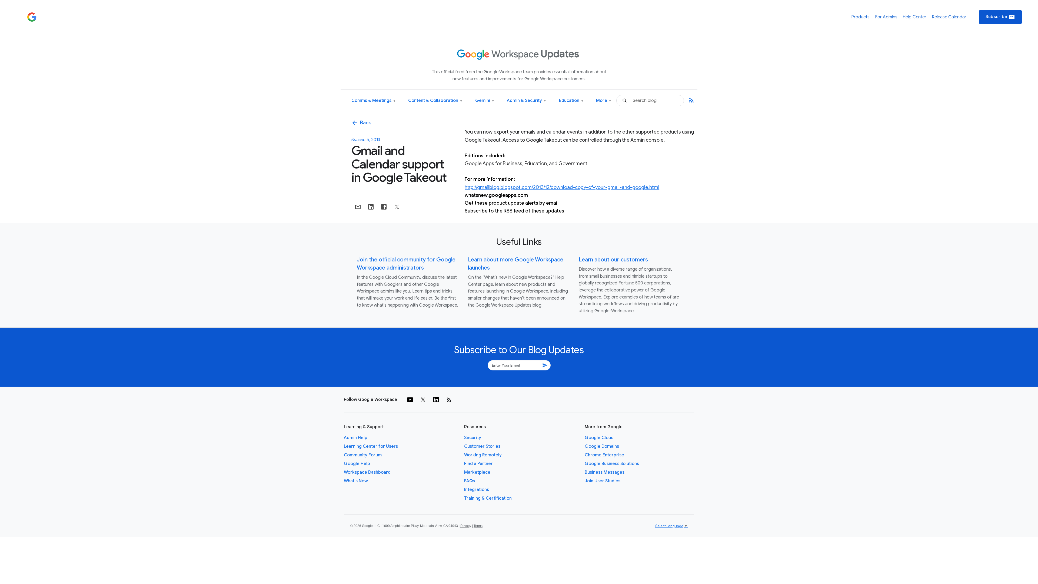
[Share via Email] (357, 206)
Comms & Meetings (373, 100)
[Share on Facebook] (383, 206)
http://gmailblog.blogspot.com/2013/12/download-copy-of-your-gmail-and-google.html (562, 187)
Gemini (484, 100)
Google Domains (602, 446)
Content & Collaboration (435, 100)
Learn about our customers (613, 259)
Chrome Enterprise (604, 455)
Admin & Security (526, 100)
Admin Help (355, 437)
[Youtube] (410, 399)
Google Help (357, 463)
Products (860, 17)
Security (472, 437)
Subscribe (1000, 17)
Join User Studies (602, 481)
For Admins (886, 17)
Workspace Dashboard (367, 472)
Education (571, 100)
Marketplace (477, 472)
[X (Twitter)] (423, 399)
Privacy (465, 526)
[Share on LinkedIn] (370, 206)
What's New (356, 481)
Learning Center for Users (371, 446)
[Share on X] (396, 206)
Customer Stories (482, 446)
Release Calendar (949, 17)
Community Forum (363, 455)
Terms (478, 526)
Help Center (914, 17)
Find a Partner (478, 463)
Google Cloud (599, 437)
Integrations (476, 489)
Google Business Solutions (612, 463)
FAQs (469, 481)
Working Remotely (483, 455)
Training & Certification (488, 498)
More (603, 100)
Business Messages (604, 472)
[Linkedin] (436, 399)
